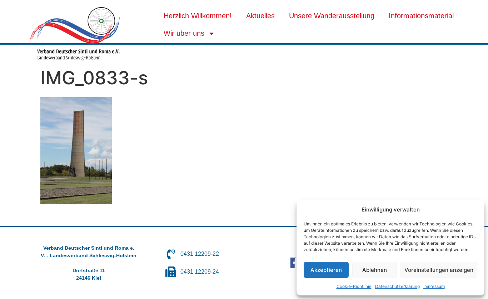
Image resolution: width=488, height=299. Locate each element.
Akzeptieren (326, 269)
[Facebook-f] (295, 263)
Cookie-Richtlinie (354, 286)
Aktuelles (260, 16)
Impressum (434, 286)
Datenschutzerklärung (397, 286)
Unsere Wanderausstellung (331, 16)
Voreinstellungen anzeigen (438, 269)
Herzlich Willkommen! (198, 16)
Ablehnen (374, 269)
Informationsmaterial (421, 16)
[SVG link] (74, 33)
